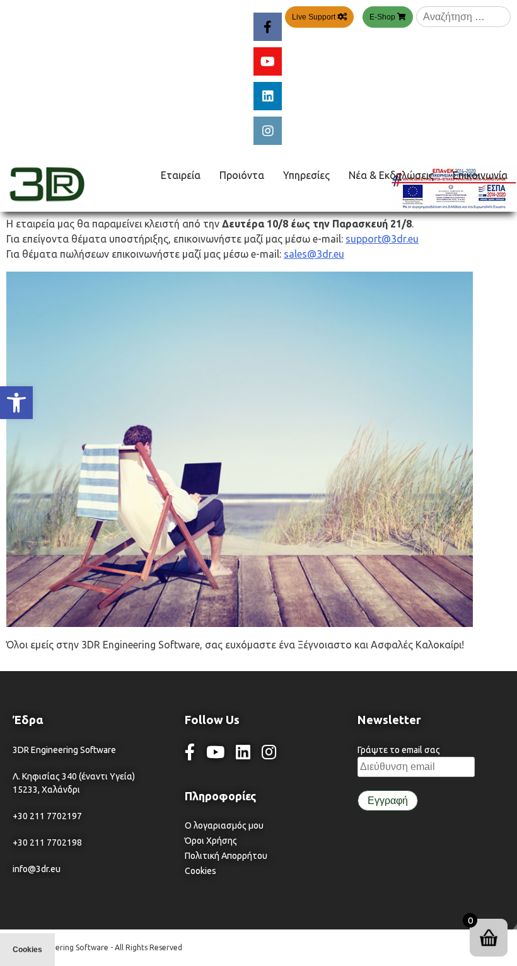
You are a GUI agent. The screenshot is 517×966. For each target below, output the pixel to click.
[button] (16, 402)
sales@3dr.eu (314, 254)
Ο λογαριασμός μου (224, 825)
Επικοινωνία (480, 175)
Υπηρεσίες (306, 175)
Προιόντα (241, 175)
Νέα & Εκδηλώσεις (391, 175)
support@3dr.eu (382, 238)
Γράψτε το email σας (398, 750)
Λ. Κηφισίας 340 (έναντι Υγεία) (74, 776)
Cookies (200, 871)
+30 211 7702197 (47, 816)
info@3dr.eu (37, 869)
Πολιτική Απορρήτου (226, 856)
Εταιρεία (180, 175)
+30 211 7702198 (47, 842)
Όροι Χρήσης (211, 841)
